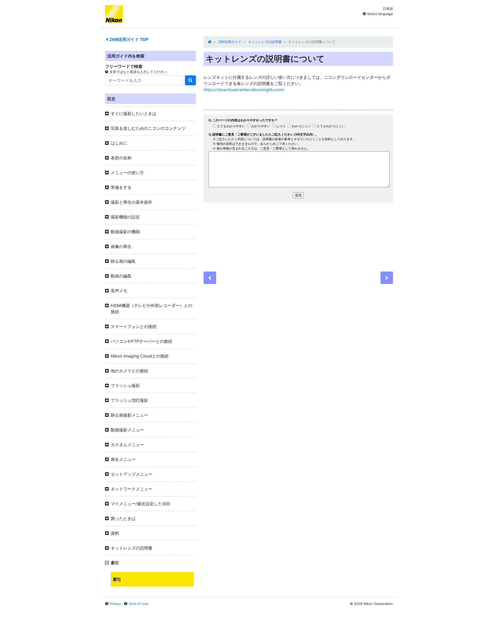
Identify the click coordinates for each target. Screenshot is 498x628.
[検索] (190, 80)
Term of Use (138, 604)
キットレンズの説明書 (265, 42)
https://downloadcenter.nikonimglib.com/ (244, 89)
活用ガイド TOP (128, 39)
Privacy (115, 604)
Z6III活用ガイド (229, 42)
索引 (117, 579)
